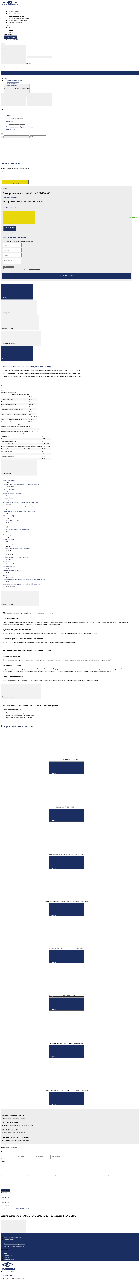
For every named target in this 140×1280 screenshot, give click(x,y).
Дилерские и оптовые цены (16, 22)
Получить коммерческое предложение (19, 18)
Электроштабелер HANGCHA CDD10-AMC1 (16, 1209)
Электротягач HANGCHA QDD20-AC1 (66, 760)
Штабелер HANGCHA (63, 1216)
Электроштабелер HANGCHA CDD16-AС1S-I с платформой (66, 949)
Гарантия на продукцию (15, 13)
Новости (11, 32)
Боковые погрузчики (12, 83)
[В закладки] (41, 741)
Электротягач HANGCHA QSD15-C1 (66, 807)
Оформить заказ (10, 37)
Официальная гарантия (9, 343)
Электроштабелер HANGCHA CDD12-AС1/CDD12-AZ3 (66, 1043)
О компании (8, 25)
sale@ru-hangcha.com (12, 41)
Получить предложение (66, 276)
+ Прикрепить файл (8, 267)
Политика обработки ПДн (34, 269)
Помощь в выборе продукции (16, 16)
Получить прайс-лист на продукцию (18, 20)
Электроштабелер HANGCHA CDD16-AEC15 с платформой (66, 996)
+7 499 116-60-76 (12, 39)
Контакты (11, 30)
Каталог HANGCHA (36, 83)
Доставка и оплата (7, 328)
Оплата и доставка (14, 11)
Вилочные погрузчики (13, 82)
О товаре (5, 297)
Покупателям (8, 9)
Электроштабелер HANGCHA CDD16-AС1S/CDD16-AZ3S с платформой (66, 1090)
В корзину (6, 223)
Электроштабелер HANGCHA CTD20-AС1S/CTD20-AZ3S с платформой (66, 901)
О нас (10, 28)
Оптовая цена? (8, 233)
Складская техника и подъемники (12, 86)
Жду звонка (15, 183)
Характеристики (6, 313)
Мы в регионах (8, 34)
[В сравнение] (15, 741)
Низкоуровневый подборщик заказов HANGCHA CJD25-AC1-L (66, 854)
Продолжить (5, 1190)
